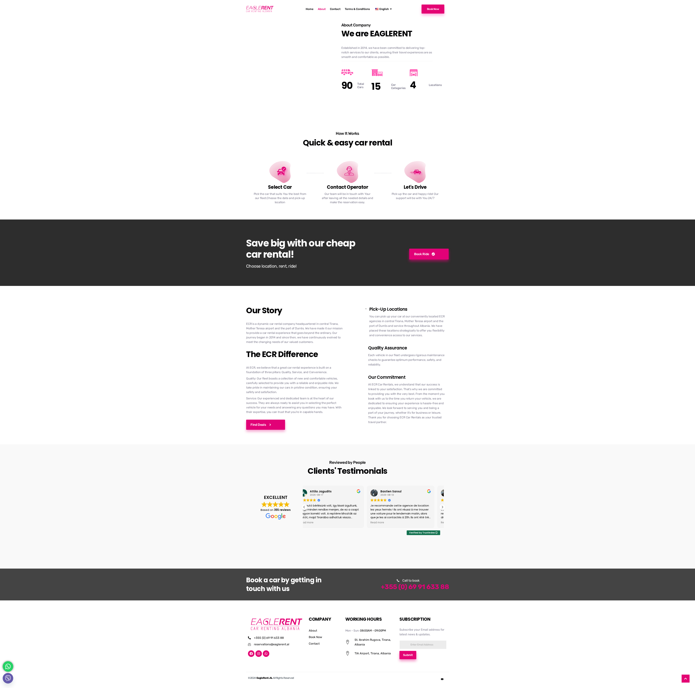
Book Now (433, 9)
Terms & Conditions (357, 9)
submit (408, 655)
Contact (335, 9)
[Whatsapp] (266, 653)
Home (309, 9)
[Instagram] (258, 653)
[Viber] (8, 678)
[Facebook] (251, 653)
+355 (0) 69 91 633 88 (415, 587)
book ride (421, 254)
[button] (442, 507)
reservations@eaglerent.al (271, 644)
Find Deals (258, 425)
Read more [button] (314, 522)
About (322, 9)
